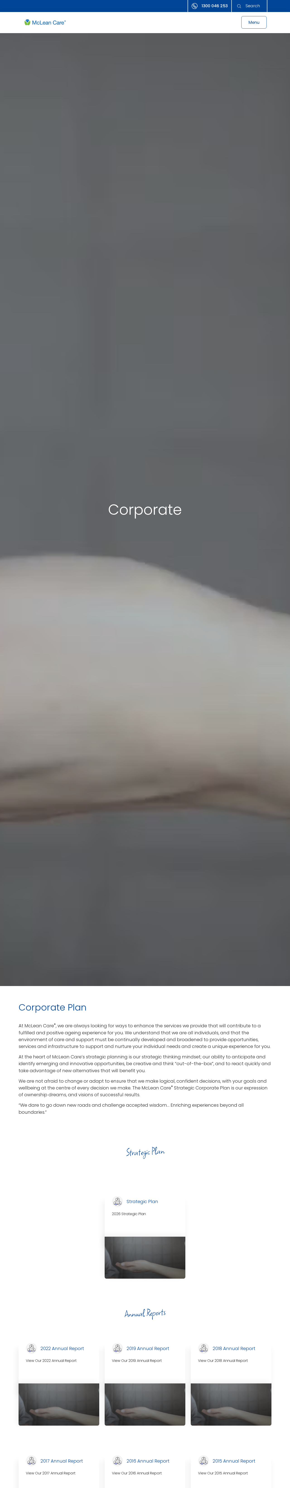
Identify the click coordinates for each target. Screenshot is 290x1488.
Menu (254, 22)
